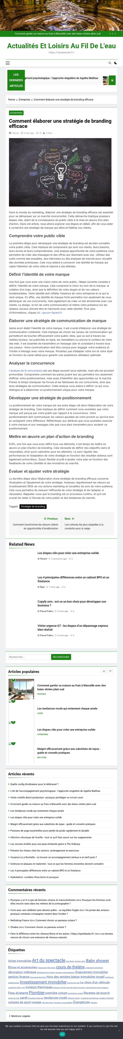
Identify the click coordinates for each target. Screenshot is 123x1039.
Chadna (14, 927)
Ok (62, 1034)
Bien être (41, 757)
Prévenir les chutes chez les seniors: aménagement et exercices (44, 850)
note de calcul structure (75, 988)
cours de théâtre (70, 967)
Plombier (37, 992)
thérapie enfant (74, 998)
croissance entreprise (94, 968)
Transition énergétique (89, 998)
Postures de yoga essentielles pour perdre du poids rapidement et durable (49, 830)
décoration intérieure (22, 972)
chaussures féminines (46, 968)
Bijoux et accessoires (22, 967)
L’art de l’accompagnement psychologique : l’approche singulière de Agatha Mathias (55, 791)
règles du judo (13, 998)
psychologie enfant (75, 993)
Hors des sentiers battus (63, 977)
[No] (119, 1030)
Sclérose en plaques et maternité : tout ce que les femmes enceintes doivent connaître (56, 863)
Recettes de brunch (97, 993)
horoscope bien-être (38, 977)
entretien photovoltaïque (65, 973)
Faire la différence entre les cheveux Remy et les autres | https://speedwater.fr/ (52, 933)
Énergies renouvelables (63, 1003)
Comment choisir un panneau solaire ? (56, 920)
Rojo (42, 586)
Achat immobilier (19, 961)
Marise (15, 133)
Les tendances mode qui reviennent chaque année (67, 708)
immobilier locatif (92, 977)
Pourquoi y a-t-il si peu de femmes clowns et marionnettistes (43, 900)
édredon (94, 1003)
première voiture (56, 993)
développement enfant (46, 973)
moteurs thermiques (39, 987)
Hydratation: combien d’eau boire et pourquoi (34, 877)
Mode (40, 713)
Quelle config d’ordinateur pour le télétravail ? (34, 784)
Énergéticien (81, 1002)
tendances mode (55, 998)
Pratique (41, 694)
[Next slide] (115, 33)
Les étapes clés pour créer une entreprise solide (68, 553)
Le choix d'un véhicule (95, 982)
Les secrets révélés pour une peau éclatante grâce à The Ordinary (45, 844)
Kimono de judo (73, 983)
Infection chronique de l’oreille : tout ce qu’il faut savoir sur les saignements (51, 837)
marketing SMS (14, 988)
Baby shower (97, 960)
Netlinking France (19, 920)
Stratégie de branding (33, 506)
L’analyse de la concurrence (25, 370)
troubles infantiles (106, 998)
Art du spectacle (48, 960)
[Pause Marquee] (112, 80)
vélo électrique (47, 1003)
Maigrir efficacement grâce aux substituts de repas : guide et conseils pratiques (52, 824)
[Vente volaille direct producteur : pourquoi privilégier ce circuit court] (98, 82)
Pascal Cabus (46, 611)
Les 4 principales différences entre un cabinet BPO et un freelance (45, 870)
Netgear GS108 (59, 988)
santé (24, 998)
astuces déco (80, 961)
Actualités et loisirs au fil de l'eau (61, 46)
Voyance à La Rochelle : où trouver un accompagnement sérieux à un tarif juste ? (53, 857)
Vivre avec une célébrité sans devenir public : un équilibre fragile (44, 910)
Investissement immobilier (43, 982)
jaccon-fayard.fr (52, 312)
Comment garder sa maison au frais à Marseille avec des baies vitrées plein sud (57, 34)
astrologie (70, 961)
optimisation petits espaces (97, 988)
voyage (36, 1002)
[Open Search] (110, 63)
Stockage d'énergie (35, 998)
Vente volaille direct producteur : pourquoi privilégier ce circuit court (46, 797)
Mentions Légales (20, 1016)
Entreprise (16, 113)
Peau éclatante (18, 993)
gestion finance (18, 977)
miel (23, 988)
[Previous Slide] (110, 33)
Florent (43, 558)
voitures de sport (19, 1002)
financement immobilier (91, 972)
